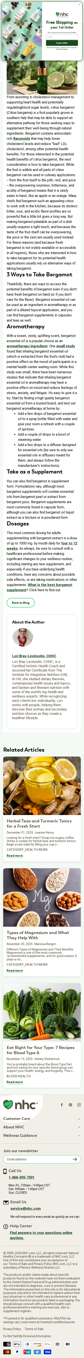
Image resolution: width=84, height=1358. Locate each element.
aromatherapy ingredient (27, 346)
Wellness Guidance (20, 1135)
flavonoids (21, 139)
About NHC (13, 1127)
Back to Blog (21, 603)
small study (65, 346)
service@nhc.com (25, 1209)
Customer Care (16, 1118)
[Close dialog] (79, 4)
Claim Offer (62, 43)
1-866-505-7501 (21, 1177)
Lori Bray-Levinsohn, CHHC (34, 656)
